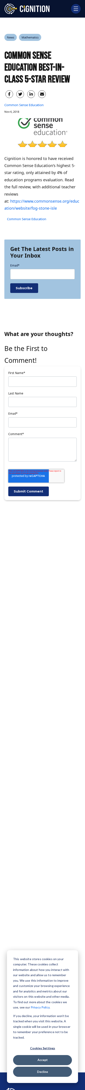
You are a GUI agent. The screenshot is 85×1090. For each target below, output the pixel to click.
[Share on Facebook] (9, 94)
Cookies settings (42, 1048)
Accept (42, 1060)
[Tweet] (20, 94)
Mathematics (30, 37)
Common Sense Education (24, 105)
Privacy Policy (40, 1007)
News (10, 37)
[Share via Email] (42, 94)
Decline (42, 1072)
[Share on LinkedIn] (31, 94)
